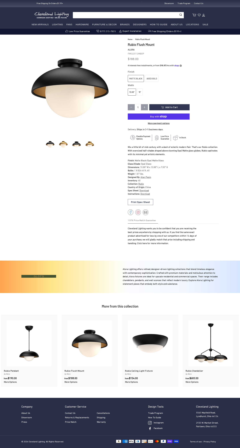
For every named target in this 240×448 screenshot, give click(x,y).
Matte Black (135, 78)
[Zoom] (69, 88)
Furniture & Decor (104, 24)
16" (140, 92)
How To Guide (154, 418)
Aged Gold (152, 78)
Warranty (101, 422)
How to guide (159, 24)
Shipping (101, 418)
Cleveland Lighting (37, 442)
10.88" (131, 92)
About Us (177, 24)
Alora (131, 50)
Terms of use (196, 442)
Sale (205, 24)
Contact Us (70, 413)
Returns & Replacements (77, 418)
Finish (131, 72)
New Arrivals (40, 24)
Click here (142, 243)
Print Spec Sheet (140, 202)
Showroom (26, 418)
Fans (69, 24)
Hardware (82, 24)
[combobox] (128, 15)
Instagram (159, 423)
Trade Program (155, 413)
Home (130, 39)
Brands (125, 24)
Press (24, 422)
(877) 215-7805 (108, 31)
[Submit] (180, 15)
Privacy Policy (210, 442)
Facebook (158, 428)
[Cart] (194, 15)
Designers (140, 24)
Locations (192, 24)
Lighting (57, 24)
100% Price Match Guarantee (142, 220)
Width (131, 85)
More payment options (159, 123)
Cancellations (103, 413)
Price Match (70, 422)
